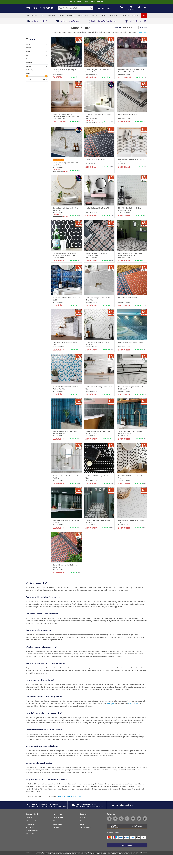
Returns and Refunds (32, 834)
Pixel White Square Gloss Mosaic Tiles (98, 208)
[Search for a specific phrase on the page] (91, 8)
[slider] (27, 76)
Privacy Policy (67, 853)
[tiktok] (145, 819)
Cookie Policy (76, 853)
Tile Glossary (56, 827)
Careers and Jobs (85, 821)
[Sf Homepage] (39, 8)
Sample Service (30, 824)
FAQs (54, 821)
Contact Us (29, 817)
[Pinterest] (127, 819)
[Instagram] (121, 819)
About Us (82, 817)
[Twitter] (115, 819)
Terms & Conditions (85, 827)
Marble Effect (133, 703)
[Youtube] (133, 819)
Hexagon (110, 703)
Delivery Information (31, 821)
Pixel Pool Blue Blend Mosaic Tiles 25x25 (131, 342)
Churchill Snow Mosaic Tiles (127, 114)
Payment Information (32, 830)
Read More (142, 32)
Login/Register (30, 827)
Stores (82, 824)
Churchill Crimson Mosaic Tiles (128, 298)
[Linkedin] (139, 819)
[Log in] (139, 7)
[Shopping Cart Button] (145, 7)
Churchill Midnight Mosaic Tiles (96, 159)
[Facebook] (109, 819)
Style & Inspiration (58, 817)
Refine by (32, 39)
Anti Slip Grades (57, 824)
